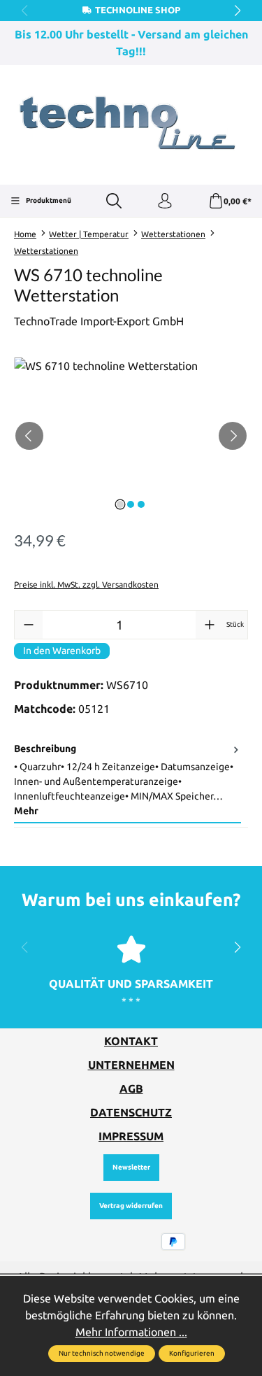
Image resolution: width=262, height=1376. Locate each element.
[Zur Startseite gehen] (131, 123)
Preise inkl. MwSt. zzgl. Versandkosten (86, 584)
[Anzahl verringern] (29, 625)
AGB (131, 1088)
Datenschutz (131, 1112)
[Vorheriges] (29, 436)
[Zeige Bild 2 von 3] (130, 504)
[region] (131, 436)
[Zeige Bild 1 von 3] (120, 504)
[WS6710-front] (131, 436)
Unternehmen (131, 1064)
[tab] (127, 780)
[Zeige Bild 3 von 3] (141, 504)
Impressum (131, 1136)
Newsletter (131, 1167)
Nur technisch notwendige (102, 1353)
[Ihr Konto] (165, 201)
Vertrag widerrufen (131, 1206)
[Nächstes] (233, 436)
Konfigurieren (191, 1353)
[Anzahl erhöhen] (210, 625)
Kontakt (131, 1041)
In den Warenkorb (62, 650)
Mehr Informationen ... (131, 1332)
